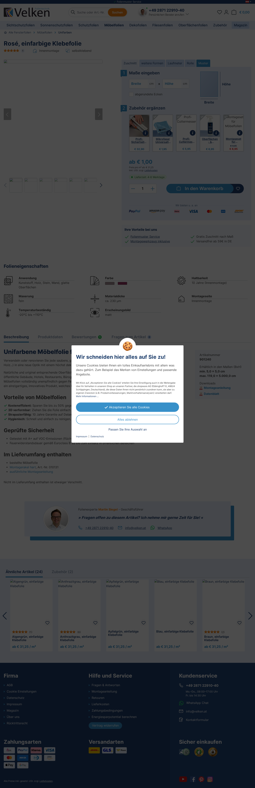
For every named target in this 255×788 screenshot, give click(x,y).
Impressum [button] (81, 436)
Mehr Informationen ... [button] (87, 396)
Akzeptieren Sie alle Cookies (129, 407)
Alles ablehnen (127, 419)
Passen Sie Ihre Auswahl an (127, 429)
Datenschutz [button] (97, 436)
